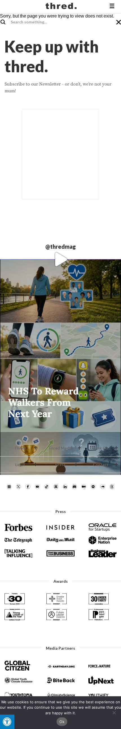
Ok (61, 721)
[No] (114, 712)
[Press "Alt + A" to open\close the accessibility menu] (7, 722)
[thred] (62, 7)
